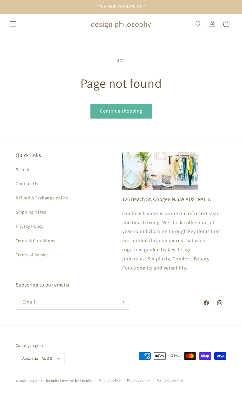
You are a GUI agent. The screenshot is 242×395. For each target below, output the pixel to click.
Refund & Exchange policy (42, 198)
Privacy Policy (29, 226)
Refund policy (110, 380)
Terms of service (170, 380)
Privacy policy (138, 380)
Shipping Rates (31, 212)
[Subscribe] (122, 302)
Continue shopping (121, 111)
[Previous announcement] (12, 7)
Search (23, 169)
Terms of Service (32, 255)
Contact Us (27, 183)
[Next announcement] (230, 7)
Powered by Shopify (76, 380)
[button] (13, 24)
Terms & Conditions (35, 240)
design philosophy (44, 380)
